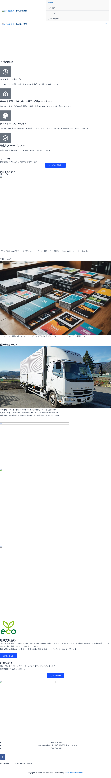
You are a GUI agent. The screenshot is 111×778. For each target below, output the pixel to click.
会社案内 (51, 8)
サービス (51, 13)
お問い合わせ (53, 18)
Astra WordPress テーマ (74, 772)
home (50, 3)
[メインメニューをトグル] (106, 24)
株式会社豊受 (21, 11)
